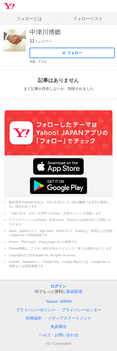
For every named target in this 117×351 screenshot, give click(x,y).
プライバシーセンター (81, 310)
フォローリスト (88, 18)
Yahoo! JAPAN (59, 301)
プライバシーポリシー (36, 310)
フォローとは (29, 18)
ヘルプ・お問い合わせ (58, 335)
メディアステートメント (69, 318)
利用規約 (34, 318)
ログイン (58, 286)
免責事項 (58, 326)
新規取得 (74, 291)
